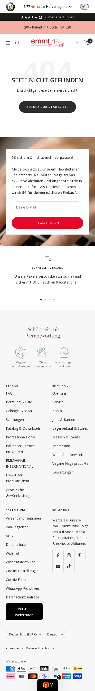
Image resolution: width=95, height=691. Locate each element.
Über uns (59, 393)
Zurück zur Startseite (47, 107)
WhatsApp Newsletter (69, 454)
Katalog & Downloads (23, 428)
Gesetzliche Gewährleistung (18, 492)
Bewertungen (63, 472)
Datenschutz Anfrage (22, 597)
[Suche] (17, 43)
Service (58, 402)
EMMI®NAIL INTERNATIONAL (19, 463)
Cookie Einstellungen (22, 570)
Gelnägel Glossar (19, 410)
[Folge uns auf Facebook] (57, 555)
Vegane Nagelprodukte (70, 463)
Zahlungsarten (17, 527)
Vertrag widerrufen (24, 611)
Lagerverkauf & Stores (70, 428)
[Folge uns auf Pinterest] (79, 555)
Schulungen (15, 419)
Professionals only (20, 437)
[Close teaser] (59, 677)
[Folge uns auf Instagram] (68, 555)
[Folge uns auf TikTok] (68, 566)
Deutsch (52, 634)
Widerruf (12, 553)
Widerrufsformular (20, 562)
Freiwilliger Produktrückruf (17, 478)
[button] (47, 685)
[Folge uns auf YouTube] (57, 566)
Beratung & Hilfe (19, 402)
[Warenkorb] (86, 42)
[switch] (84, 6)
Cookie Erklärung (19, 579)
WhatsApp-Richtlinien (22, 588)
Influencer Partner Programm (20, 449)
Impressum (61, 446)
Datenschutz (16, 544)
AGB (9, 535)
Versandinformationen (23, 518)
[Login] (77, 43)
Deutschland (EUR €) (23, 634)
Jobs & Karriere (64, 419)
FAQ (9, 393)
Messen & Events (66, 437)
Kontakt (58, 410)
